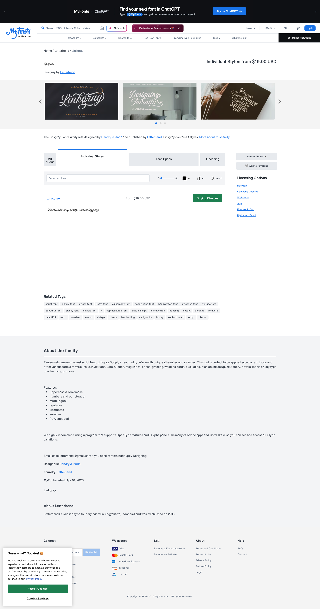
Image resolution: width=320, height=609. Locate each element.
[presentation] (40, 101)
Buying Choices (207, 198)
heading (174, 310)
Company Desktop (247, 191)
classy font (72, 310)
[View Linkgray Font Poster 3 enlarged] (238, 101)
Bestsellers (125, 38)
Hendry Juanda (111, 137)
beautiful (51, 317)
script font (52, 304)
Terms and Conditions (208, 548)
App (239, 203)
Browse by (73, 38)
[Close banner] (178, 28)
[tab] (156, 123)
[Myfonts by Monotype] (18, 32)
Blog (215, 38)
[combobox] (83, 28)
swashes (76, 317)
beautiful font (53, 310)
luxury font (68, 304)
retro (63, 317)
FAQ (240, 548)
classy (113, 317)
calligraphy (145, 317)
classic (203, 317)
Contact (242, 554)
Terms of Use (203, 554)
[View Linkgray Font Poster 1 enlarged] (81, 101)
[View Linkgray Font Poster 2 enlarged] (159, 101)
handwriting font (144, 304)
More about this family (214, 137)
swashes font (190, 304)
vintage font (209, 304)
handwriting (128, 317)
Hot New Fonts (152, 38)
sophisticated (176, 317)
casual (187, 310)
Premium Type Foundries (187, 38)
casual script (139, 310)
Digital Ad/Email (246, 215)
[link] (42, 28)
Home (48, 50)
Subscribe (91, 552)
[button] (4, 11)
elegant (199, 310)
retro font (102, 304)
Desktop (242, 185)
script (191, 317)
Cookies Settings (38, 598)
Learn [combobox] (249, 28)
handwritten (158, 310)
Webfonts (243, 197)
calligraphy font (121, 304)
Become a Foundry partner (169, 548)
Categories (98, 38)
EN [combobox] (285, 28)
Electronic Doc (245, 209)
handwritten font (168, 304)
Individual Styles (92, 156)
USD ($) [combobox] (268, 28)
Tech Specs (164, 159)
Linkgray (54, 198)
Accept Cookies (38, 588)
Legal (199, 572)
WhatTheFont (239, 38)
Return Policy (203, 566)
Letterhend (61, 50)
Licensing (212, 159)
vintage (101, 317)
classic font (89, 310)
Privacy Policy (203, 560)
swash (88, 317)
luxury (160, 317)
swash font (85, 304)
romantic (213, 310)
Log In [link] (310, 28)
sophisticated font (117, 310)
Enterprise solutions (299, 37)
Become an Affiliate (165, 554)
